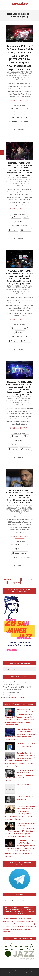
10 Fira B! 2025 (14, 286)
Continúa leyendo (19, 100)
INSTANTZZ (28, 76)
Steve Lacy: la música (24, 785)
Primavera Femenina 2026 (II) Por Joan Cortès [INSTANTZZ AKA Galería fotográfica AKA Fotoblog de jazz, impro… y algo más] (19, 775)
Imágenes (20, 76)
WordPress (27, 973)
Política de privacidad (10, 971)
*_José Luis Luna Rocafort (20, 72)
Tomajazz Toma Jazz (18, 697)
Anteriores (7, 579)
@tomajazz (13, 695)
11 (9, 583)
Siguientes (16, 583)
